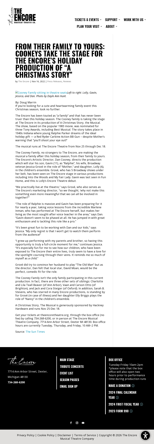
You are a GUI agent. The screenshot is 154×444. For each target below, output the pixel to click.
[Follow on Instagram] (77, 422)
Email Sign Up (69, 386)
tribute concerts (72, 366)
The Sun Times (35, 331)
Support (111, 20)
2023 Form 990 (119, 411)
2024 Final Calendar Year (122, 395)
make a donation (120, 385)
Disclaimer (64, 435)
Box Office (115, 359)
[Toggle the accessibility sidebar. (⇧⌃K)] (145, 435)
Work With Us (133, 20)
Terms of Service (85, 435)
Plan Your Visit (88, 27)
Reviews (67, 81)
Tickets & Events (87, 20)
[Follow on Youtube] (83, 422)
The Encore (23, 81)
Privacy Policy (25, 435)
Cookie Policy (45, 435)
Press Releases (54, 81)
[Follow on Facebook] (71, 422)
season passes (69, 379)
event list (66, 373)
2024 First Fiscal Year (124, 404)
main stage (67, 359)
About (110, 27)
